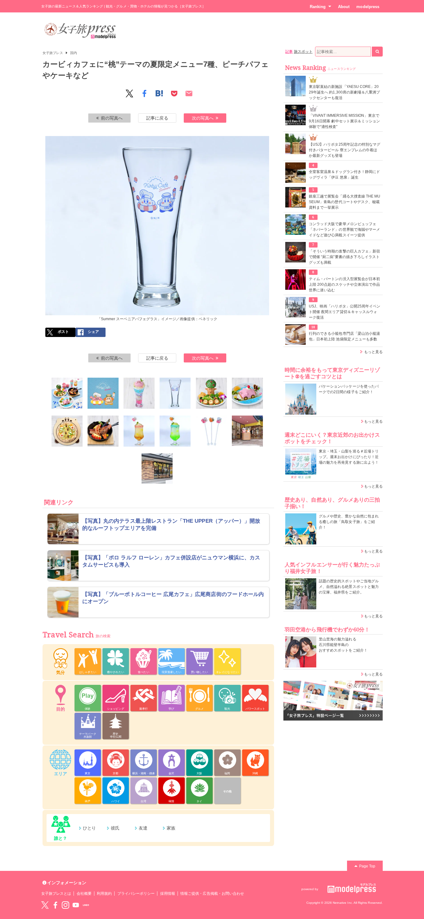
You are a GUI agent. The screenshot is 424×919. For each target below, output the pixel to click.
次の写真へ (203, 118)
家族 (171, 828)
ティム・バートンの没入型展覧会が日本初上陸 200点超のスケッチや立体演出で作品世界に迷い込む (344, 284)
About (344, 6)
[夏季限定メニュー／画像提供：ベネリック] (67, 393)
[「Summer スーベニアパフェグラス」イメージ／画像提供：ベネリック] (175, 393)
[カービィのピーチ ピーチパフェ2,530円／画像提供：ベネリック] (139, 393)
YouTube (75, 905)
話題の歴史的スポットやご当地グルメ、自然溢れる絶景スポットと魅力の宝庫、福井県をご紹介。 (349, 586)
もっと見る (373, 352)
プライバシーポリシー (136, 893)
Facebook (55, 905)
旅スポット (303, 51)
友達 (143, 828)
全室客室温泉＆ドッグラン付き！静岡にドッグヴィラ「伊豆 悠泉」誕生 (344, 175)
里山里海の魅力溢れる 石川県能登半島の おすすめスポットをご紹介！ (343, 645)
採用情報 (167, 893)
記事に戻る (157, 118)
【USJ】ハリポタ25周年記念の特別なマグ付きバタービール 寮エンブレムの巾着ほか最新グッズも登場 (344, 150)
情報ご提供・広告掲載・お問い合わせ (212, 893)
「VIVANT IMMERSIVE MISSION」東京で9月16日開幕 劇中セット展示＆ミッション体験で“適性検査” (344, 121)
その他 (227, 791)
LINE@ (86, 905)
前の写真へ (112, 118)
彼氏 (115, 828)
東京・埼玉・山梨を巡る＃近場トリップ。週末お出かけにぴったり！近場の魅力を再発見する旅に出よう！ (349, 457)
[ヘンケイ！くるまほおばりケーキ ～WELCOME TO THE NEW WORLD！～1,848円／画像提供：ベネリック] (247, 393)
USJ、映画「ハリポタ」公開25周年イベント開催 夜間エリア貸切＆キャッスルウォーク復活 (344, 312)
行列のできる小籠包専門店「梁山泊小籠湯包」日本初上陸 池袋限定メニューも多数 (344, 336)
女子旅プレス (53, 53)
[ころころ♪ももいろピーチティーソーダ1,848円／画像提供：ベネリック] (139, 431)
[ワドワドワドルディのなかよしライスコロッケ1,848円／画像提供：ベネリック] (211, 393)
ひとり (89, 828)
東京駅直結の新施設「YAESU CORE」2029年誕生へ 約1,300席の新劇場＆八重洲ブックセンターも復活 (344, 92)
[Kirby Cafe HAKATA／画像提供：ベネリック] (247, 431)
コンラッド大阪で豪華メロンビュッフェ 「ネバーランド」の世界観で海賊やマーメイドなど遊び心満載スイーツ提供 (344, 229)
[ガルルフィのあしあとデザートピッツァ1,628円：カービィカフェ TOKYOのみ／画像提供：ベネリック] (67, 431)
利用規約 (104, 893)
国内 (73, 53)
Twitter (45, 905)
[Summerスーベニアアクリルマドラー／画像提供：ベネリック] (211, 431)
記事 (289, 51)
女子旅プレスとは (56, 893)
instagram (65, 905)
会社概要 (84, 893)
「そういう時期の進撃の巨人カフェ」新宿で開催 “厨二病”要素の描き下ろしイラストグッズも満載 (344, 257)
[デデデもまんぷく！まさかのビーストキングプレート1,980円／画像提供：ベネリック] (103, 431)
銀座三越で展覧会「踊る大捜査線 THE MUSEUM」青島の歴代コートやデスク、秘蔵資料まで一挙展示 (344, 202)
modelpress (367, 6)
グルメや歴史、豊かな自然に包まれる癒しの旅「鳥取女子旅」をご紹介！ (349, 522)
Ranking (318, 6)
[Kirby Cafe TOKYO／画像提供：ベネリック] (157, 469)
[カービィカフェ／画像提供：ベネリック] (103, 393)
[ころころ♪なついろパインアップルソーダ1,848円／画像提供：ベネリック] (175, 431)
